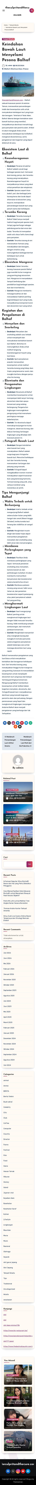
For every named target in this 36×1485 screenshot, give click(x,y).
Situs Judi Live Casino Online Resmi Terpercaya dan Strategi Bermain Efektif (17, 918)
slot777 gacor (9, 1341)
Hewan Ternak (9, 1171)
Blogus (29, 1479)
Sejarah (6, 1257)
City (5, 1112)
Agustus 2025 (9, 996)
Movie (6, 1236)
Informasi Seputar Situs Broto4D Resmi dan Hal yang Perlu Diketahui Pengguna (17, 883)
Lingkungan (8, 1225)
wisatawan (8, 1300)
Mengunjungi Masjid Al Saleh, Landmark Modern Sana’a (16, 840)
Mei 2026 (7, 964)
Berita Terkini (9, 1096)
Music (6, 1241)
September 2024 (10, 1054)
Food (5, 1161)
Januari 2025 (9, 1033)
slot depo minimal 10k (12, 1325)
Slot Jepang (8, 1268)
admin (10, 65)
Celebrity (7, 1107)
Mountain (7, 1230)
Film (5, 1155)
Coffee (6, 1123)
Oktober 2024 (9, 1049)
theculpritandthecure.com (12, 100)
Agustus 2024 (9, 1060)
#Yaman (25, 69)
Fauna (6, 1145)
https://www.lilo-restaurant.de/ (16, 1331)
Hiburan (7, 1177)
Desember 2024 (10, 1038)
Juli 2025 (7, 1001)
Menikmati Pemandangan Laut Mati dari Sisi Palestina (17, 796)
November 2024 (10, 1044)
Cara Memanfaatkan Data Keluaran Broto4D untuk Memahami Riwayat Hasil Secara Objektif (17, 893)
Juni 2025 (7, 1006)
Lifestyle (7, 1219)
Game (6, 1166)
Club (5, 1118)
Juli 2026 (7, 953)
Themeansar (17, 1482)
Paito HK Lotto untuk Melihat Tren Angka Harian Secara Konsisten (17, 902)
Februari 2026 (9, 969)
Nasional (7, 1246)
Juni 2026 (8, 958)
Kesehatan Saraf (10, 1209)
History (6, 1182)
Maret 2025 (8, 1022)
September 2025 (10, 990)
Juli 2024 (7, 1065)
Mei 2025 (7, 1012)
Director (7, 1139)
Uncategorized (9, 1289)
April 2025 (7, 1017)
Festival (7, 1150)
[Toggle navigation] (3, 10)
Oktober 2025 (9, 985)
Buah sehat (8, 1102)
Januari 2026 (9, 974)
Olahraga (7, 1252)
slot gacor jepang (10, 1262)
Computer (7, 1129)
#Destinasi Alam (16, 69)
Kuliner (6, 1214)
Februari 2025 (9, 1028)
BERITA (6, 1091)
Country (7, 1134)
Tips (5, 1278)
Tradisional (8, 1284)
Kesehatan (8, 1203)
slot (5, 1315)
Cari (6, 857)
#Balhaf (7, 69)
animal (6, 1080)
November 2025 (10, 980)
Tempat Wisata (8, 39)
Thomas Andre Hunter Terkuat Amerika (15, 910)
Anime (6, 1086)
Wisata (6, 1294)
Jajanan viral (9, 1193)
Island (6, 1187)
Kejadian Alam (9, 1198)
